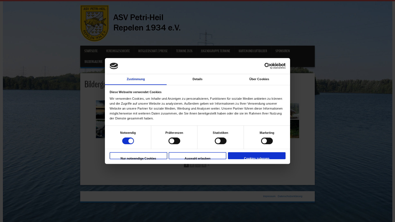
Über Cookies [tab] (259, 79)
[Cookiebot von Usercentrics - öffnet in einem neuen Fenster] (268, 66)
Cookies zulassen (256, 158)
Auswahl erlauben (197, 158)
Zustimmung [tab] (136, 79)
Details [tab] (198, 79)
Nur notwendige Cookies (138, 158)
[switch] (174, 141)
